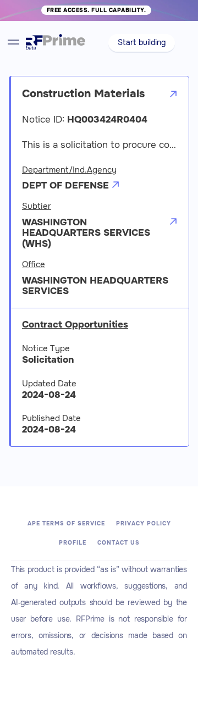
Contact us (118, 542)
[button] (141, 43)
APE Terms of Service (66, 523)
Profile (72, 542)
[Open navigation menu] (13, 42)
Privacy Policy (143, 523)
